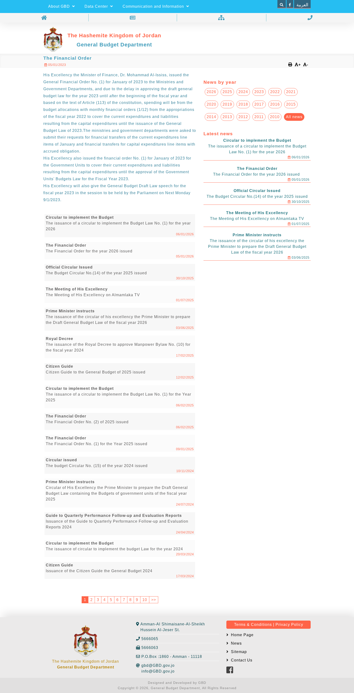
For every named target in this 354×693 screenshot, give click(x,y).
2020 (211, 104)
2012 (243, 117)
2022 (275, 92)
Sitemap (238, 652)
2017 (259, 104)
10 (144, 600)
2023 (259, 92)
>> (153, 600)
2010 (275, 117)
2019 (227, 104)
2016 (275, 104)
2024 (243, 92)
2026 (211, 92)
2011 (259, 117)
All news (294, 117)
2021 (291, 92)
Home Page (242, 635)
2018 (243, 104)
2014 (211, 117)
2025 (227, 92)
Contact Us (241, 660)
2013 (227, 117)
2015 (291, 104)
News (236, 643)
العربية (302, 4)
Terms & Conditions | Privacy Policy (268, 624)
